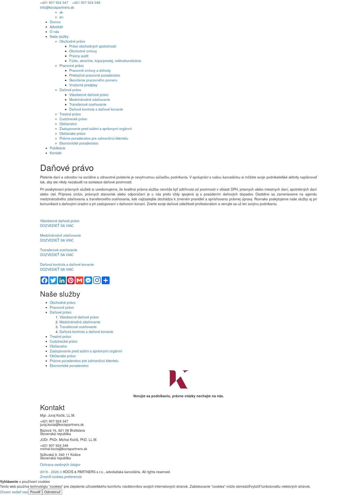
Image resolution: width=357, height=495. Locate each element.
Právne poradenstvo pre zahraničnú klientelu (94, 138)
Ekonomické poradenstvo (79, 143)
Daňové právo (70, 89)
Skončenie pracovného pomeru (93, 80)
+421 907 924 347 (54, 2)
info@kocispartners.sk (57, 7)
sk (61, 12)
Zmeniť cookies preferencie (61, 476)
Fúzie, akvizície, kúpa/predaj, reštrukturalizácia (105, 60)
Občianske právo (72, 133)
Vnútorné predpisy (83, 84)
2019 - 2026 (50, 471)
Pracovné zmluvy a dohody (90, 70)
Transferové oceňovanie (87, 104)
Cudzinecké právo (73, 118)
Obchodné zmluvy (83, 51)
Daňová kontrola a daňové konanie (96, 109)
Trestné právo (70, 114)
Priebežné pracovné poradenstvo (94, 75)
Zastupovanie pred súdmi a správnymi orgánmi (96, 128)
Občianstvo (68, 123)
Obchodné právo (72, 41)
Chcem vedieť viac (14, 491)
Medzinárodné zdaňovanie (89, 99)
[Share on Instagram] (97, 280)
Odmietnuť (52, 491)
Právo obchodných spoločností (92, 46)
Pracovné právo (72, 65)
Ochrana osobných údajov (60, 464)
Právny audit (78, 55)
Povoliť (35, 491)
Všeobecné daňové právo (89, 94)
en (61, 17)
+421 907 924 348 (86, 2)
